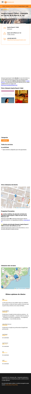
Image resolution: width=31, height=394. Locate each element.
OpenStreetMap (22, 207)
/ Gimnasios (7, 6)
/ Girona (11, 6)
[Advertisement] (15, 61)
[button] (15, 195)
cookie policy (8, 384)
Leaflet (17, 207)
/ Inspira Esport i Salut (23, 6)
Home (4, 6)
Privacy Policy (15, 384)
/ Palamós (16, 6)
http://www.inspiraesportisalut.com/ (16, 40)
